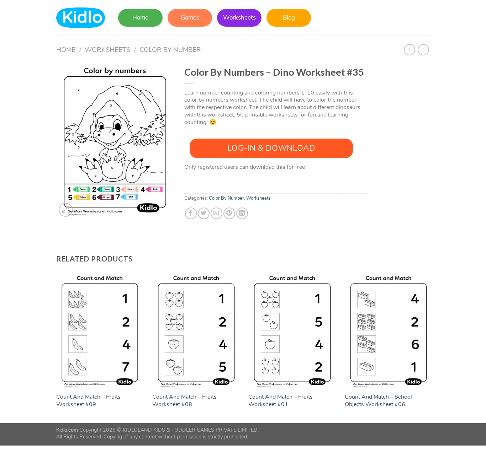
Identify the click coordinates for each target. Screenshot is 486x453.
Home (140, 18)
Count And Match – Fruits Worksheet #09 (88, 400)
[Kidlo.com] (80, 17)
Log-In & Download (271, 148)
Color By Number (170, 49)
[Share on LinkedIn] (242, 213)
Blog (289, 18)
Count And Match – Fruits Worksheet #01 (280, 400)
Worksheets (239, 18)
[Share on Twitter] (204, 213)
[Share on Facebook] (191, 213)
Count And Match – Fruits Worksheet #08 (184, 400)
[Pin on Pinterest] (229, 213)
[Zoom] (66, 210)
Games (190, 18)
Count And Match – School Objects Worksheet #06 (378, 400)
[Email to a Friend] (216, 213)
